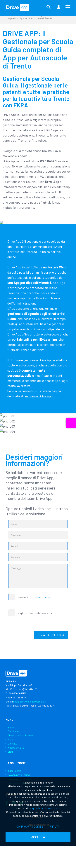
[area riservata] (58, 7)
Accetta (38, 837)
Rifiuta (54, 826)
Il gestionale (14, 770)
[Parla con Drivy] (71, 423)
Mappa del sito (16, 747)
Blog (10, 751)
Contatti (13, 743)
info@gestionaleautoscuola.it (29, 701)
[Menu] (67, 7)
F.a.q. (11, 739)
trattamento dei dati (40, 597)
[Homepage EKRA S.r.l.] (17, 7)
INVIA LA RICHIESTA (50, 635)
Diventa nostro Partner (21, 735)
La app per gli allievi (19, 774)
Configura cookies (29, 826)
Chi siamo (13, 731)
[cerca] (48, 7)
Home (11, 727)
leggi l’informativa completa (44, 808)
